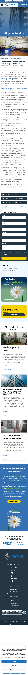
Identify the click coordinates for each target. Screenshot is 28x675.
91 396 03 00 (10, 309)
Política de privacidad (15, 673)
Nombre (3, 215)
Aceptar (14, 661)
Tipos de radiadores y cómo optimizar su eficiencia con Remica (12, 349)
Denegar (14, 665)
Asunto (3, 238)
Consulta (3, 243)
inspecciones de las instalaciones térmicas (12, 78)
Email (2, 221)
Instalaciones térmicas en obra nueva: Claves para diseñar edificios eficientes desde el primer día (13, 392)
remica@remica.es (11, 188)
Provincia (3, 232)
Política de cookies (6, 673)
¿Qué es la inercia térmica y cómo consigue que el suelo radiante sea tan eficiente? (12, 437)
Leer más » (5, 366)
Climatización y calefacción (15, 58)
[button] (26, 646)
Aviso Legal (23, 673)
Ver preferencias (14, 669)
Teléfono (3, 226)
